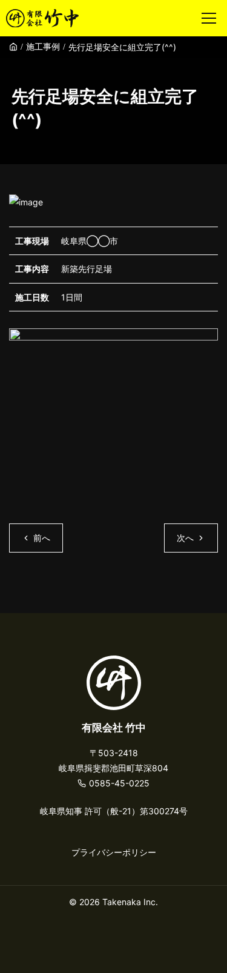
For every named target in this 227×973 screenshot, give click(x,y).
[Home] (13, 46)
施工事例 (43, 46)
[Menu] (209, 18)
